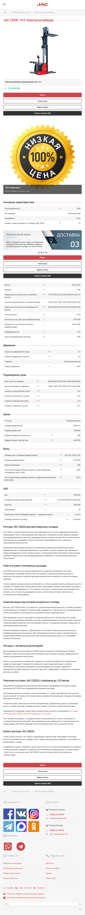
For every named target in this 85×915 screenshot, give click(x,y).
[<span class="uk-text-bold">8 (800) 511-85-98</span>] (47, 815)
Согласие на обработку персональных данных (26, 898)
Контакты (54, 802)
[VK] (21, 814)
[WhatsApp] (8, 846)
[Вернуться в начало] (42, 4)
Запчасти (50, 863)
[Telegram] (8, 826)
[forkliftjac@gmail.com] (47, 818)
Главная (10, 888)
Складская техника (56, 810)
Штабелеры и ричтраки (20, 12)
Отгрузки (40, 888)
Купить (42, 95)
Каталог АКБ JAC (10, 878)
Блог (30, 888)
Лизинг (49, 873)
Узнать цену (42, 101)
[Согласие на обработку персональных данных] (4, 898)
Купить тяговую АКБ (43, 113)
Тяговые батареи (55, 825)
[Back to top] (80, 909)
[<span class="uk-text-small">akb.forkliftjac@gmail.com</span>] (47, 834)
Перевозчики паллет (11, 873)
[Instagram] (33, 814)
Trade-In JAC (51, 878)
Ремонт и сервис (53, 868)
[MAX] (21, 826)
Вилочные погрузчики (12, 863)
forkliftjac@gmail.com (58, 818)
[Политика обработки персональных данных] (4, 894)
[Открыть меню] (4, 4)
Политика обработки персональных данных (25, 894)
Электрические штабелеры (44, 12)
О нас (20, 888)
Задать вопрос (42, 107)
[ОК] (33, 826)
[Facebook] (8, 814)
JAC (4, 12)
